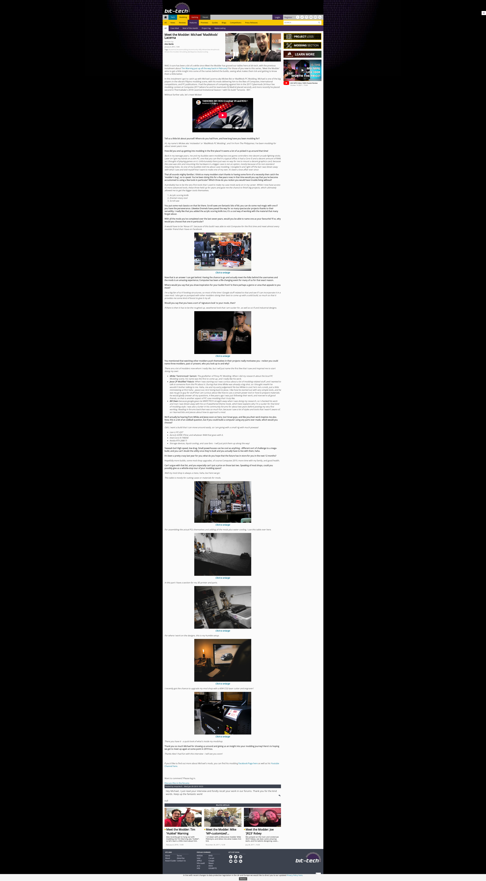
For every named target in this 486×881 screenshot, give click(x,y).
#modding (183, 52)
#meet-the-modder (172, 52)
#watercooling (202, 52)
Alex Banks (169, 44)
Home (167, 856)
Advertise (181, 858)
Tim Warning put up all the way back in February (204, 68)
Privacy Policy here (294, 875)
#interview (206, 49)
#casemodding (182, 49)
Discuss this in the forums (177, 783)
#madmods (215, 49)
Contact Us (181, 861)
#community (193, 49)
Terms (179, 856)
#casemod (173, 49)
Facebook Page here (248, 763)
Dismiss (243, 879)
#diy (200, 49)
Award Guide (170, 861)
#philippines (192, 52)
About (167, 858)
